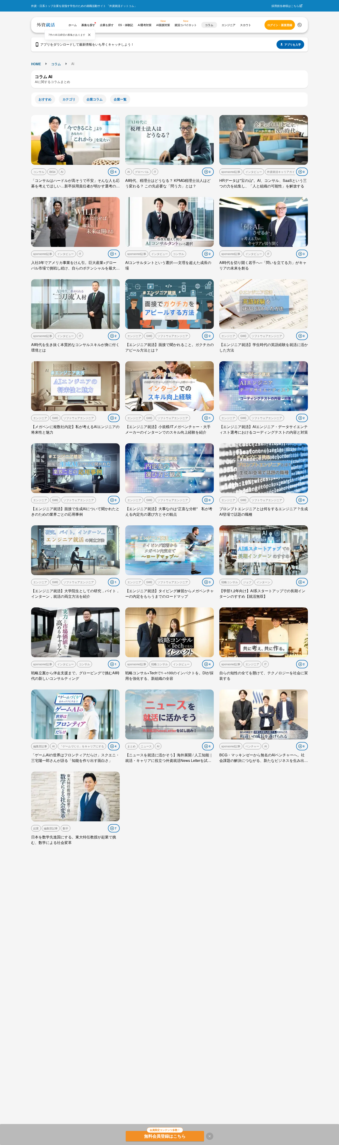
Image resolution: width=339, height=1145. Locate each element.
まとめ (131, 746)
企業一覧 (120, 99)
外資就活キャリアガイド (282, 172)
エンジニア (134, 336)
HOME (36, 64)
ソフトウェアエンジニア (173, 336)
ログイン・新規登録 (279, 25)
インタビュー (253, 172)
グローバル (142, 172)
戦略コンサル (229, 582)
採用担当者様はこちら (285, 6)
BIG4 (52, 172)
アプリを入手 (292, 44)
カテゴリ (68, 99)
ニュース (146, 746)
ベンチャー (252, 746)
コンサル (38, 172)
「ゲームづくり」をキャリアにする (82, 746)
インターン (263, 582)
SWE (149, 336)
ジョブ (247, 582)
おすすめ (45, 99)
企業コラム (94, 99)
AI (62, 172)
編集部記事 (40, 746)
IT (155, 172)
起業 (36, 828)
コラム (56, 64)
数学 (65, 828)
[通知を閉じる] (89, 35)
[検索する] (299, 25)
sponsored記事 (230, 172)
